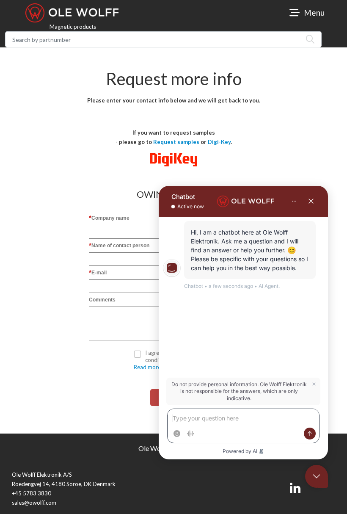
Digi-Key (219, 141)
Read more (147, 367)
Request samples (176, 141)
